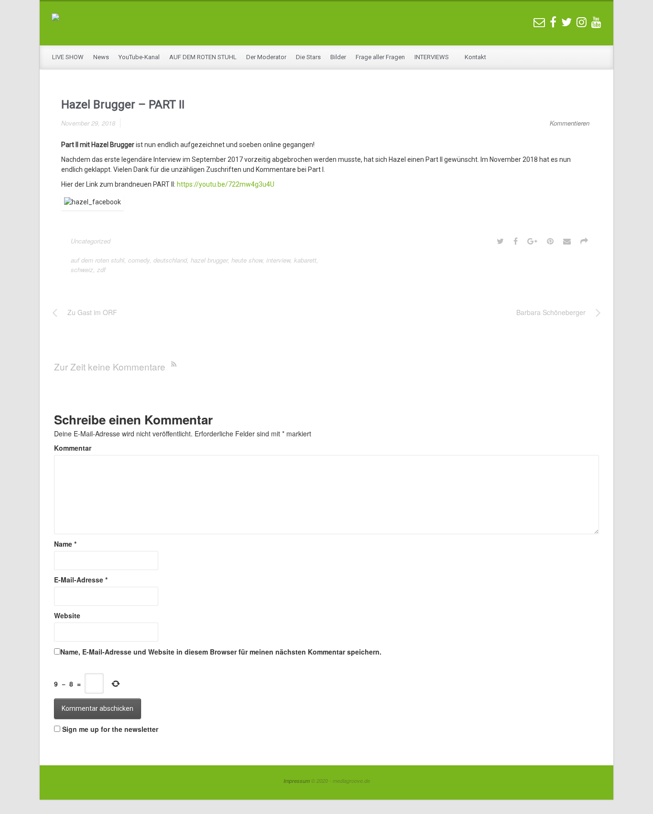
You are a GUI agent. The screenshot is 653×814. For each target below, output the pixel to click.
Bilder (338, 57)
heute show (246, 259)
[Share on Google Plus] (532, 241)
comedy (139, 259)
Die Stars (308, 57)
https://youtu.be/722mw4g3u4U (225, 184)
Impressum (296, 780)
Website (67, 615)
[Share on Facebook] (516, 241)
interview (278, 259)
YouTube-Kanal (139, 57)
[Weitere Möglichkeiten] (584, 241)
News (101, 57)
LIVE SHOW (68, 57)
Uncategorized (90, 240)
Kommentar (72, 448)
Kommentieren (569, 122)
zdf (101, 269)
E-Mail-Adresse (81, 579)
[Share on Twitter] (500, 241)
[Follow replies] (175, 363)
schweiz (82, 269)
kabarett (305, 259)
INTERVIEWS (432, 57)
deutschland (170, 259)
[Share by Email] (567, 241)
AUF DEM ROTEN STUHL (203, 57)
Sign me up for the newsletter (109, 729)
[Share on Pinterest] (550, 241)
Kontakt (475, 57)
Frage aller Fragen (380, 57)
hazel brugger (209, 259)
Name (65, 544)
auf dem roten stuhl (97, 259)
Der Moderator (266, 57)
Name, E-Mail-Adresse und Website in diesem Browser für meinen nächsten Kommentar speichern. (220, 651)
